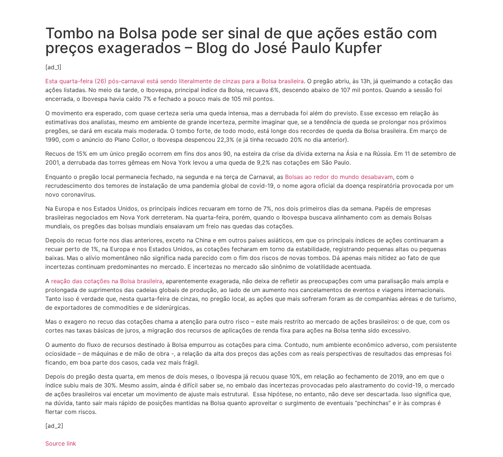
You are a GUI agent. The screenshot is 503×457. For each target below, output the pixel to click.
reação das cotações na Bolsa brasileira (106, 281)
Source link (60, 443)
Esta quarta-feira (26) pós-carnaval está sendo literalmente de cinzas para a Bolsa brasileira (174, 81)
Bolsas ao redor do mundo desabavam (339, 176)
